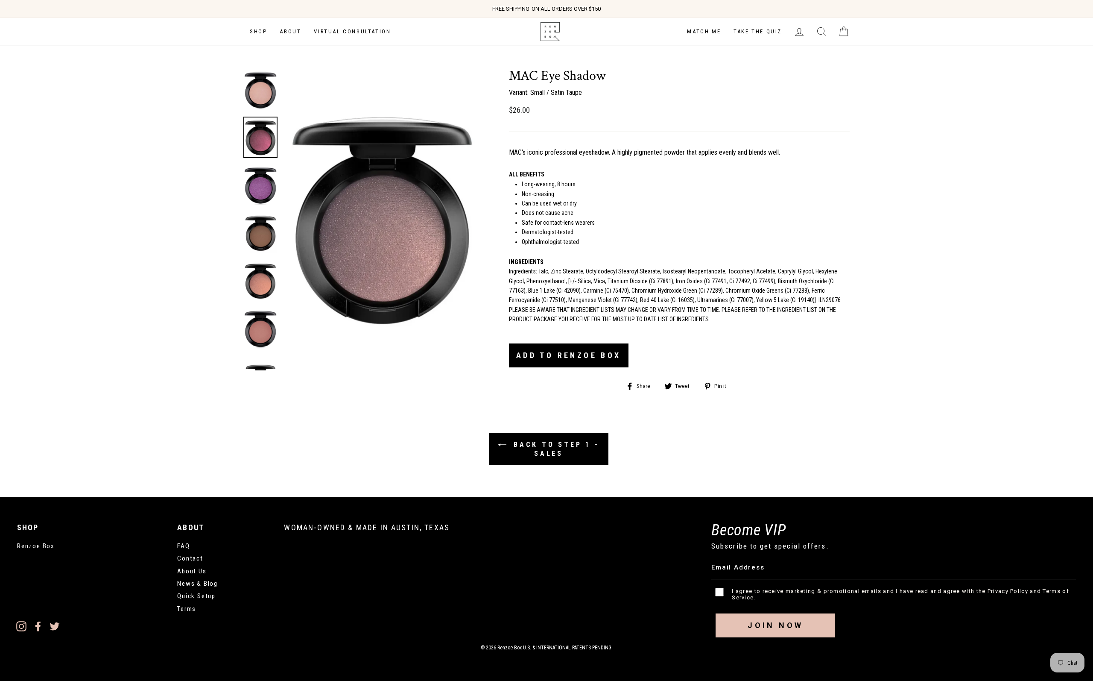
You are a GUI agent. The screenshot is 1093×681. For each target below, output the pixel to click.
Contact (190, 558)
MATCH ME (704, 31)
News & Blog (197, 583)
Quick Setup (196, 596)
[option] (546, 9)
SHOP (258, 31)
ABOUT (290, 31)
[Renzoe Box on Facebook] (38, 625)
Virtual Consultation (352, 31)
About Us (191, 571)
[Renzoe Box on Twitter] (55, 625)
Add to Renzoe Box (568, 355)
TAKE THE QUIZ (758, 31)
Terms (186, 609)
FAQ (183, 546)
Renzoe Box (36, 546)
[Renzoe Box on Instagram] (21, 625)
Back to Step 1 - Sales (554, 449)
